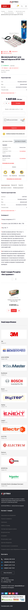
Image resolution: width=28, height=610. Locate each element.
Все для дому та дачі (6, 539)
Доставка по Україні (20, 141)
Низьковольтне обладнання (8, 515)
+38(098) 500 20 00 (9, 562)
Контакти (4, 554)
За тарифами (23, 151)
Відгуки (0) (14, 185)
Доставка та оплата (6, 187)
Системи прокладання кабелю (9, 529)
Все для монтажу (5, 532)
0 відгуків (12, 65)
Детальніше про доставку (8, 163)
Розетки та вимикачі (6, 518)
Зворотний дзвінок (8, 572)
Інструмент (4, 535)
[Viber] (16, 593)
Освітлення (4, 522)
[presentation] (12, 279)
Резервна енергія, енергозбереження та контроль (13, 549)
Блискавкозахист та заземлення (9, 546)
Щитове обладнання (6, 542)
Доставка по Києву (7, 141)
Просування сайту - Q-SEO (7, 606)
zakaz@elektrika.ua (19, 585)
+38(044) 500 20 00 (9, 559)
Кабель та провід (5, 525)
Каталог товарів (6, 510)
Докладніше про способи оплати (14, 178)
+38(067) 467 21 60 (9, 565)
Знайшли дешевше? (18, 187)
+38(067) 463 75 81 (9, 568)
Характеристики (5, 185)
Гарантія (20, 185)
